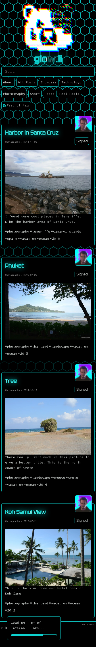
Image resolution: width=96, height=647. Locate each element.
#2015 (23, 354)
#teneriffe (40, 231)
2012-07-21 (30, 521)
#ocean (43, 239)
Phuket (14, 265)
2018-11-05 (30, 142)
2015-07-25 (30, 275)
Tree (11, 380)
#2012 (10, 610)
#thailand (39, 346)
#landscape (59, 346)
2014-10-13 (30, 390)
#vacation (27, 239)
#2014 (42, 485)
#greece (58, 477)
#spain (11, 239)
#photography (17, 231)
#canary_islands (66, 231)
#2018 (55, 239)
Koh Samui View (25, 511)
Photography (12, 142)
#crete (72, 477)
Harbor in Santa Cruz (31, 132)
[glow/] (83, 124)
